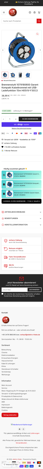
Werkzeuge (6, 375)
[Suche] (39, 21)
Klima (4, 366)
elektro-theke (17, 459)
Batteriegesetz (7, 407)
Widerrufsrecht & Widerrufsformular (15, 399)
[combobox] (21, 21)
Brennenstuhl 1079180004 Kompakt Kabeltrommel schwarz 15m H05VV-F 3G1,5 (27, 183)
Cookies (5, 410)
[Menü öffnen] (4, 12)
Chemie (4, 352)
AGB (3, 402)
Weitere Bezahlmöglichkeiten (21, 128)
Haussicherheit (7, 361)
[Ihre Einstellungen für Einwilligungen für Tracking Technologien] (39, 465)
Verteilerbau (6, 372)
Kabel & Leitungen (8, 364)
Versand (7, 139)
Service (4, 388)
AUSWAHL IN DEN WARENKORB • (21, 201)
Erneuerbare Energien (10, 358)
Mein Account (7, 385)
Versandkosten (21, 443)
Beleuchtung (6, 350)
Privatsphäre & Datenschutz (12, 396)
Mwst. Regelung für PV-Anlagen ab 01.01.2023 (19, 391)
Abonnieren (34, 290)
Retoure (14, 151)
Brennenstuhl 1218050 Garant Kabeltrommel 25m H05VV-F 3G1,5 (27, 193)
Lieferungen (34, 433)
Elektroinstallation (8, 355)
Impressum (6, 405)
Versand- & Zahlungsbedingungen (14, 394)
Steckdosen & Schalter (10, 369)
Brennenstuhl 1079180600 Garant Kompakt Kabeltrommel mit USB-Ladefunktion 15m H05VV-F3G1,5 (27, 174)
